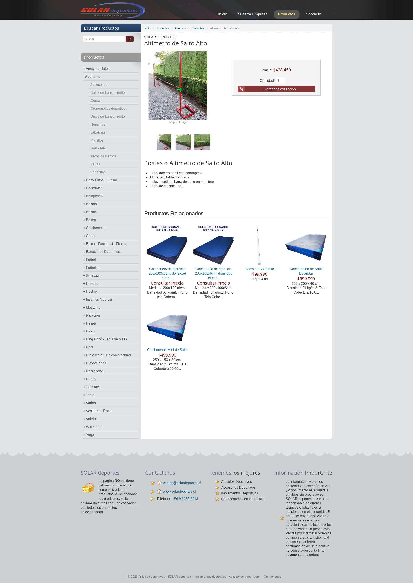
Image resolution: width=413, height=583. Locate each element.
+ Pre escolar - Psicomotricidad (107, 355)
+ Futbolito (91, 267)
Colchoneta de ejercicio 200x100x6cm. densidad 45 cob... (213, 273)
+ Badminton (93, 188)
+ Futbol (89, 260)
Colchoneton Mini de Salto (167, 350)
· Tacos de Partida (102, 156)
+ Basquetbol (93, 196)
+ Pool (88, 347)
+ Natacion (91, 315)
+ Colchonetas (94, 228)
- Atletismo (91, 76)
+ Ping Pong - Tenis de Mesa (105, 339)
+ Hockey (90, 291)
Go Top (405, 574)
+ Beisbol (90, 204)
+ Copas (89, 236)
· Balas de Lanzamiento (107, 92)
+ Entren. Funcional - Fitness (105, 244)
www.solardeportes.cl (179, 491)
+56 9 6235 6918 (185, 499)
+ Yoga (88, 435)
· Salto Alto (97, 148)
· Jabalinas (97, 132)
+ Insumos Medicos (98, 299)
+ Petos (89, 331)
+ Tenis (88, 395)
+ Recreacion (93, 371)
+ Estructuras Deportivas (102, 252)
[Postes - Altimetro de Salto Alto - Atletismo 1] (164, 142)
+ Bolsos (90, 212)
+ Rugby (89, 379)
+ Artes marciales (96, 69)
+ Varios (89, 403)
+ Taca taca (92, 387)
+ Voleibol (91, 419)
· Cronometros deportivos (108, 108)
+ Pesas (89, 323)
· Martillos (96, 140)
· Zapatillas (97, 172)
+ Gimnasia (92, 275)
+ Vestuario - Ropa (97, 411)
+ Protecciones (94, 363)
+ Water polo (92, 427)
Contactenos (272, 576)
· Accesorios (98, 84)
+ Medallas (91, 307)
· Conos (95, 100)
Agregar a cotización (280, 88)
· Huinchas (97, 124)
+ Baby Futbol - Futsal (100, 180)
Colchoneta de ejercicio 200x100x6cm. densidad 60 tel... (167, 273)
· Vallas (94, 164)
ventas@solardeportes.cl (182, 483)
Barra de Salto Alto (259, 269)
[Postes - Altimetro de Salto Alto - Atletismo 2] (183, 142)
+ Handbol (91, 283)
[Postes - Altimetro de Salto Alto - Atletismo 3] (202, 142)
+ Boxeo (89, 220)
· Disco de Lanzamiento (107, 116)
